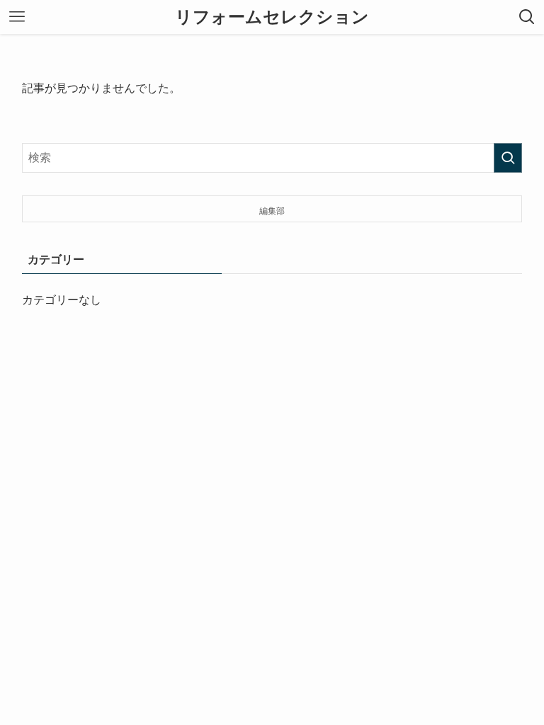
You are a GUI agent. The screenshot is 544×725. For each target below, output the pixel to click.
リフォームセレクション (272, 16)
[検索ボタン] (527, 17)
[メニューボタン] (17, 17)
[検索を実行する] (508, 158)
